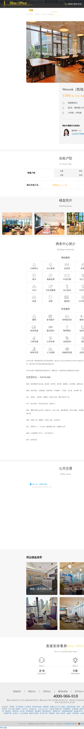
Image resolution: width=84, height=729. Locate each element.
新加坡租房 (30, 711)
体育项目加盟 (36, 707)
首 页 (11, 12)
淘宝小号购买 (60, 713)
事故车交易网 (33, 713)
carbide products (43, 709)
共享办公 (55, 12)
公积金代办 (33, 709)
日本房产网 (43, 713)
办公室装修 (19, 707)
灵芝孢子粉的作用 (55, 709)
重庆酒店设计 (47, 711)
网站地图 (3, 728)
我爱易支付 (56, 711)
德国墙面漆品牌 (67, 711)
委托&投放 (70, 12)
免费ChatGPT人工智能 (57, 707)
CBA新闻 (28, 707)
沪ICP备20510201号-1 (71, 724)
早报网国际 (67, 709)
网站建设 (38, 711)
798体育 (4, 709)
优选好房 (25, 12)
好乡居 (22, 711)
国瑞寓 (12, 707)
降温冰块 (16, 711)
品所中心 (16, 713)
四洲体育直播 (70, 707)
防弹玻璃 (76, 713)
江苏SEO (25, 709)
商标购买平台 (78, 711)
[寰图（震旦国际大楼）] (41, 578)
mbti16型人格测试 (14, 709)
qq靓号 (69, 713)
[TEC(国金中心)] (41, 613)
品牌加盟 (46, 707)
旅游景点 (8, 711)
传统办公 (40, 12)
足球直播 (75, 709)
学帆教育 (52, 713)
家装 (78, 707)
